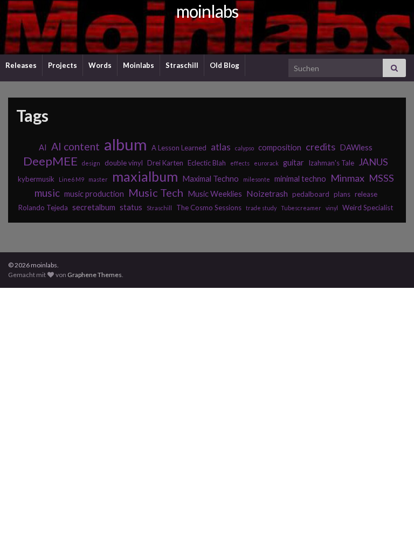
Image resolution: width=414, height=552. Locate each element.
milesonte (256, 179)
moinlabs (207, 11)
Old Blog (224, 65)
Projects (62, 65)
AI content (75, 146)
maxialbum (145, 176)
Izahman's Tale (331, 162)
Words (100, 65)
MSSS (381, 178)
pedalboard (310, 194)
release (366, 194)
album (125, 144)
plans (342, 194)
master (98, 179)
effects (240, 163)
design (91, 163)
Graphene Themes (94, 275)
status (131, 207)
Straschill (181, 65)
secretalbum (93, 207)
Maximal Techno (210, 178)
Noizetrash (267, 193)
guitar (293, 162)
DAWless (356, 147)
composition (279, 147)
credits (320, 147)
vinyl (332, 207)
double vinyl (124, 162)
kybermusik (36, 179)
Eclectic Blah (207, 162)
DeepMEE (50, 161)
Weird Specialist (367, 207)
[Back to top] (389, 527)
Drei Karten (165, 162)
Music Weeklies (215, 193)
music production (94, 193)
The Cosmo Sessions (209, 207)
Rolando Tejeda (43, 207)
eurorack (266, 163)
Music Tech (155, 192)
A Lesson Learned (178, 147)
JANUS (373, 162)
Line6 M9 (71, 179)
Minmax (347, 178)
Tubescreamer (301, 207)
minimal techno (300, 178)
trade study (261, 207)
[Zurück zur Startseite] (207, 27)
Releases (21, 65)
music (47, 193)
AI (43, 147)
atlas (221, 147)
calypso (244, 147)
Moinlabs (138, 65)
